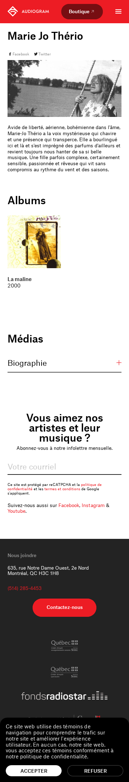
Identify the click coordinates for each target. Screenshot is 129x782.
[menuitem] (28, 11)
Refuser (95, 771)
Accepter (33, 771)
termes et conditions (62, 489)
